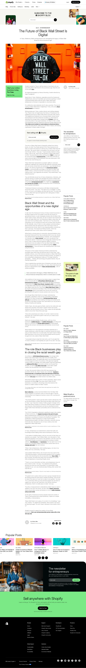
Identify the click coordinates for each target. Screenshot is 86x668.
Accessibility (30, 651)
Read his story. (28, 198)
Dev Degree (58, 630)
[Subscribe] (55, 19)
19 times (50, 119)
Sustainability (30, 647)
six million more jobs (41, 365)
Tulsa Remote (28, 290)
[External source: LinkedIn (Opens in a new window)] (76, 661)
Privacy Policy (73, 152)
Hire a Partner (44, 630)
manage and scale (30, 445)
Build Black (29, 649)
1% (37, 381)
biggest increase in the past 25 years (48, 414)
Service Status (30, 637)
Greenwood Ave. (41, 156)
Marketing (27, 6)
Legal (28, 635)
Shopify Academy (45, 632)
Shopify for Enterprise (75, 632)
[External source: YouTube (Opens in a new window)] (65, 661)
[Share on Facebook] (53, 523)
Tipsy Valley (55, 456)
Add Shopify (68, 405)
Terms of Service (23, 661)
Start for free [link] (54, 137)
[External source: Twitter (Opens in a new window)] (62, 661)
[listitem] (43, 546)
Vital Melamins (34, 442)
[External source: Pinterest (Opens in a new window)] (79, 661)
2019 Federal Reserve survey (41, 356)
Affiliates (29, 632)
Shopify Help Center (46, 628)
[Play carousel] (43, 557)
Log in (67, 2)
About (28, 626)
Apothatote (43, 442)
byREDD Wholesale (47, 321)
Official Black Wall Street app (46, 281)
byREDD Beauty (35, 321)
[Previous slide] (39, 557)
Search (77, 6)
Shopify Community (46, 635)
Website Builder (45, 649)
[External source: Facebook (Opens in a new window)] (58, 661)
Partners (29, 630)
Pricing (33, 2)
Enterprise (39, 2)
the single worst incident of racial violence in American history (42, 124)
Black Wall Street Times (52, 287)
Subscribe (76, 580)
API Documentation (60, 628)
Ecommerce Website (46, 651)
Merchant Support (45, 626)
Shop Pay (72, 628)
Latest (32, 6)
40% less (32, 376)
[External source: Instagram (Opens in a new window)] (69, 661)
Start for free (75, 2)
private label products (44, 323)
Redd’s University (54, 488)
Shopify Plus (73, 630)
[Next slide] (46, 557)
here (33, 89)
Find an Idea (12, 6)
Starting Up (20, 6)
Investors (29, 628)
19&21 (51, 155)
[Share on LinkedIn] (60, 523)
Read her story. (28, 344)
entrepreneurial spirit (37, 181)
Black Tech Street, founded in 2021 (44, 284)
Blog (7, 6)
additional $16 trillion (32, 364)
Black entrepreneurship (48, 266)
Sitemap (40, 661)
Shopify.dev (58, 626)
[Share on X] (57, 523)
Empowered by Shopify (31, 282)
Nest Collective (29, 392)
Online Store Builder (46, 647)
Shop (71, 626)
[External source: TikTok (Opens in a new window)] (72, 661)
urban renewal (39, 238)
